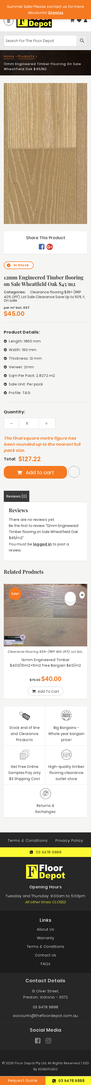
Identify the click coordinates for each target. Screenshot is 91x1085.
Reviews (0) (16, 496)
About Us (45, 929)
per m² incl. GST (17, 307)
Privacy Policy (69, 840)
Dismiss (55, 12)
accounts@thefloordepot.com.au (45, 1015)
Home (9, 56)
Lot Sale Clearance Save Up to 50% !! (52, 296)
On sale (10, 300)
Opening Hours (45, 887)
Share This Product (45, 238)
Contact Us (45, 955)
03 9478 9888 (48, 852)
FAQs (45, 964)
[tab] (16, 496)
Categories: (15, 292)
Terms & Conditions (28, 840)
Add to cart (39, 472)
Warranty (45, 938)
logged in (42, 544)
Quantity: (14, 412)
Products (26, 56)
